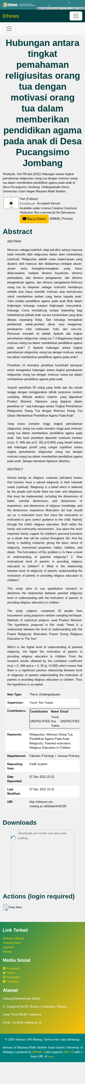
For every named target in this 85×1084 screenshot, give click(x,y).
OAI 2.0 (68, 1052)
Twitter (10, 973)
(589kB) (43, 218)
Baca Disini (36, 219)
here (50, 1056)
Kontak (7, 951)
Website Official (13, 938)
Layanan (8, 947)
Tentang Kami (12, 942)
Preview (67, 218)
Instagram (13, 977)
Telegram (12, 981)
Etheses (11, 15)
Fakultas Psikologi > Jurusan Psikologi (55, 756)
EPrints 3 (38, 1052)
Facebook (12, 968)
